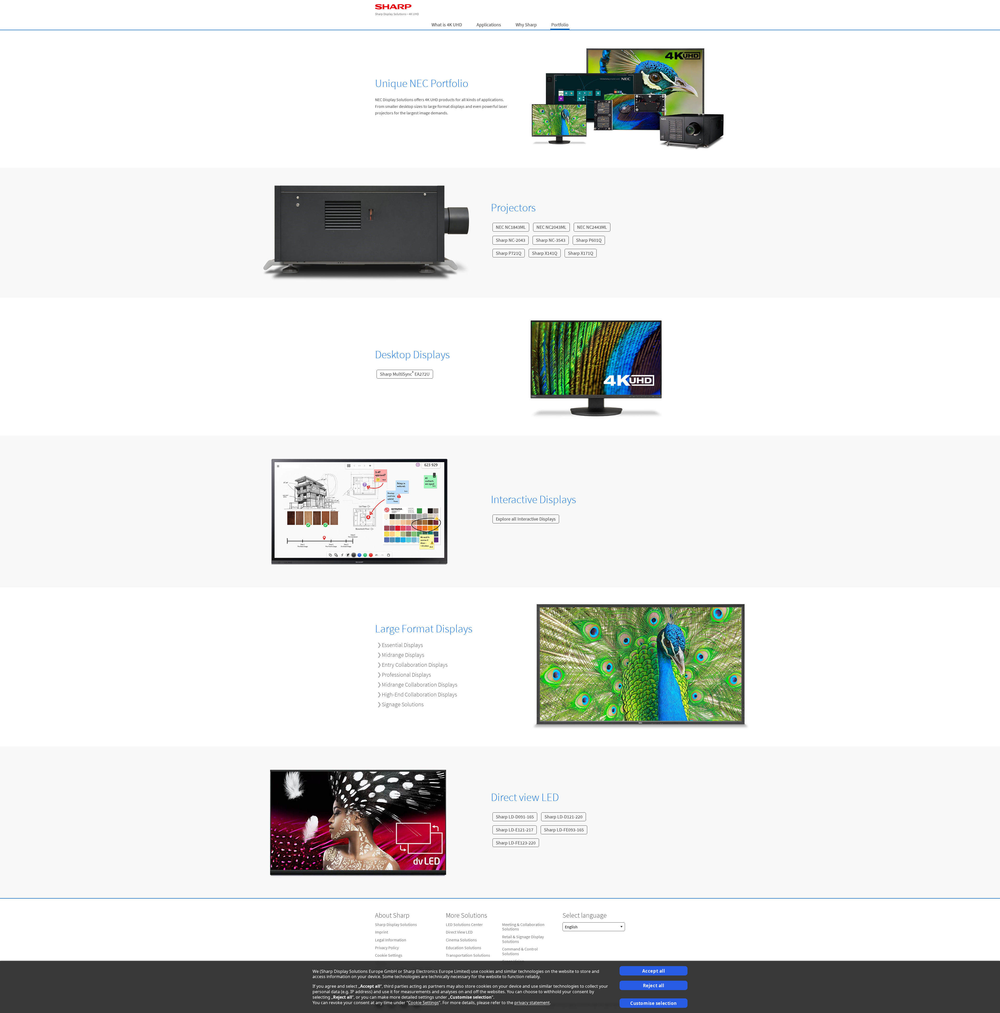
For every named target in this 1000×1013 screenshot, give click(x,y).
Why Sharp (526, 25)
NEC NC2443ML (592, 227)
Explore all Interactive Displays (526, 519)
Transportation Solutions (468, 955)
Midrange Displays (403, 655)
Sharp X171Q (580, 253)
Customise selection (653, 1003)
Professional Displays (406, 674)
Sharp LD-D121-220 (564, 817)
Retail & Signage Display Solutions (523, 939)
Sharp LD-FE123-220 (516, 843)
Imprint (381, 932)
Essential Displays (402, 645)
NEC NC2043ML (551, 227)
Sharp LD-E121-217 (514, 830)
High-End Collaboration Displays (419, 694)
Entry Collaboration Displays (415, 665)
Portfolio (559, 25)
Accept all (653, 971)
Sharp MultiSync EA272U (405, 373)
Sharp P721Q (508, 253)
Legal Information (390, 939)
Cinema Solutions (461, 939)
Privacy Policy (387, 947)
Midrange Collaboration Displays (419, 684)
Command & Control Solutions (520, 951)
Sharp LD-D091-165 (515, 817)
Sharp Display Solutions (396, 924)
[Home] (500, 6)
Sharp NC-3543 (550, 240)
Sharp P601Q (589, 240)
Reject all (653, 986)
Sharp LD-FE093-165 (564, 830)
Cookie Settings (388, 955)
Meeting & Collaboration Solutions (523, 927)
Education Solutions (463, 947)
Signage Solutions (403, 704)
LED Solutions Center (464, 924)
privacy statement (532, 1002)
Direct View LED (459, 932)
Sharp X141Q (544, 253)
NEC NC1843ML (511, 227)
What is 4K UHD (447, 25)
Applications (489, 25)
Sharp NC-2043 (510, 240)
